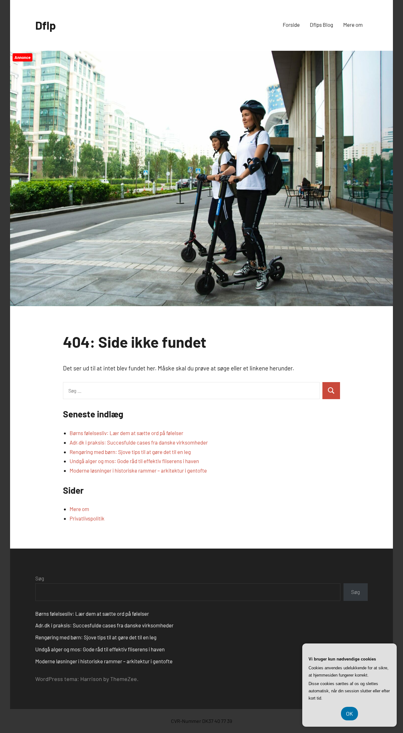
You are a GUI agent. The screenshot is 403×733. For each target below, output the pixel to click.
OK (349, 713)
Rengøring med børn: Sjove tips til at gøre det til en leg (130, 452)
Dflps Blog (321, 24)
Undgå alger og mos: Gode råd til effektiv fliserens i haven (134, 461)
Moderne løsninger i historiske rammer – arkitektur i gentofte (138, 470)
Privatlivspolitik (87, 518)
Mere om (353, 24)
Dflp (45, 25)
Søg (39, 578)
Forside (291, 24)
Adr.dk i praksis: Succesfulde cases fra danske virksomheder (139, 442)
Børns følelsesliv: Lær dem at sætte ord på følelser (126, 433)
